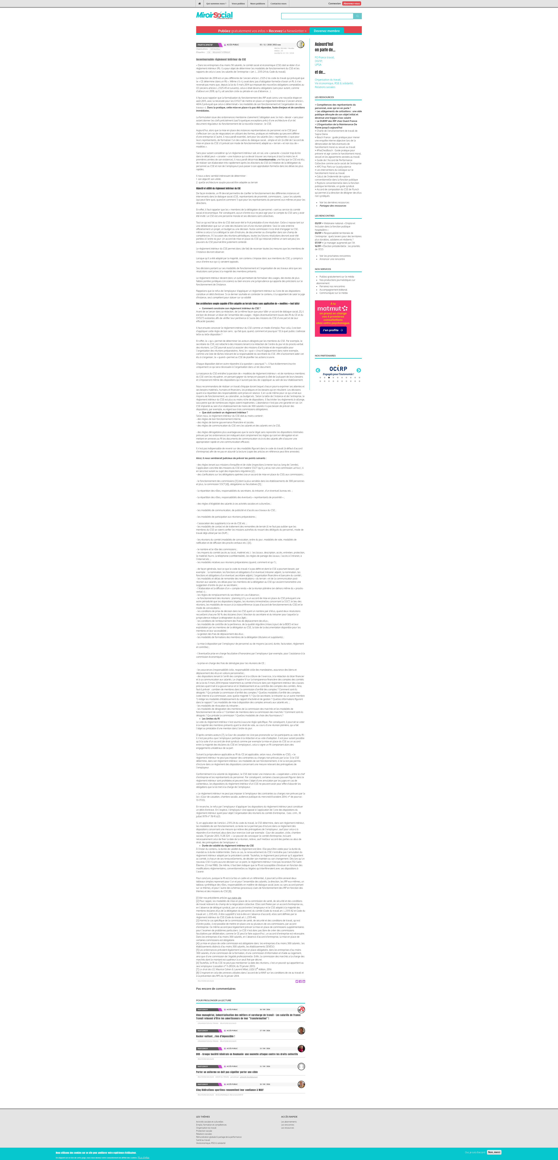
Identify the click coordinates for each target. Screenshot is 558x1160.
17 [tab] (346, 393)
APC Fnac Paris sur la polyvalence (334, 166)
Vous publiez (238, 3)
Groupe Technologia (248, 1077)
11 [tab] (320, 393)
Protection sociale (204, 1131)
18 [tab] (350, 393)
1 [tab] (320, 389)
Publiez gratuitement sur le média (337, 276)
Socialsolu (215, 49)
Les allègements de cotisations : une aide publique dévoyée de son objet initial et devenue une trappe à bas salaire (338, 114)
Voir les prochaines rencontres (335, 255)
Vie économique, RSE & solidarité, (334, 83)
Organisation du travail (208, 1023)
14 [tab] (333, 393)
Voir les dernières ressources (334, 202)
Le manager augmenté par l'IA (339, 242)
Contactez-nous (278, 3)
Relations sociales (206, 981)
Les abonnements (289, 1121)
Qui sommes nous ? (216, 3)
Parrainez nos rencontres (332, 286)
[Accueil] (209, 15)
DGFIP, (318, 61)
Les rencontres (287, 1124)
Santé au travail (222, 1077)
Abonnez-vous (352, 3)
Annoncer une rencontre (332, 259)
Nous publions (257, 3)
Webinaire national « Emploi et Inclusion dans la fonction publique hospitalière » (335, 226)
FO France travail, (325, 57)
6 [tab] (342, 389)
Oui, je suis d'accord (475, 1152)
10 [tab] (359, 389)
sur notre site (234, 897)
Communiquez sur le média (334, 292)
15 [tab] (337, 393)
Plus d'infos (143, 1157)
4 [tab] (333, 389)
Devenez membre (327, 31)
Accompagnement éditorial (333, 289)
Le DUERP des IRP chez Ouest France (337, 121)
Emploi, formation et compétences (211, 1124)
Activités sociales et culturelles (209, 1121)
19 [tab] (355, 393)
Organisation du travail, (328, 79)
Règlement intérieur (221, 52)
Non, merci (494, 1152)
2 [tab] (324, 389)
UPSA (318, 64)
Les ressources (287, 1128)
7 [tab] (346, 389)
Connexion (334, 3)
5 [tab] (337, 389)
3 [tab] (329, 389)
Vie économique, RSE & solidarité (229, 1095)
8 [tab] (350, 389)
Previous (318, 377)
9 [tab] (355, 389)
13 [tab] (329, 393)
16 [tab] (342, 393)
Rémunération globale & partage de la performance (219, 1137)
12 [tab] (324, 393)
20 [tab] (359, 393)
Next (359, 377)
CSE (208, 52)
